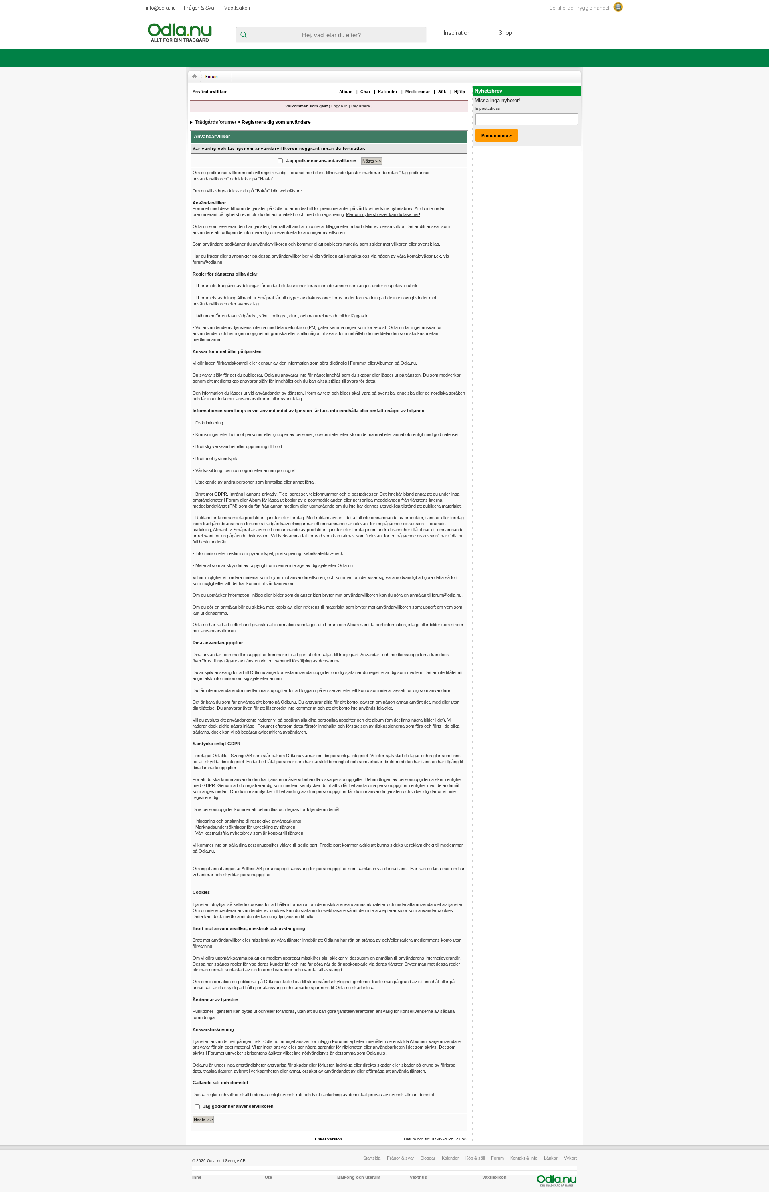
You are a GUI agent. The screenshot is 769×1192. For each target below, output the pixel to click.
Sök (442, 91)
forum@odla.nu (207, 262)
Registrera (360, 106)
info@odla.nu (161, 8)
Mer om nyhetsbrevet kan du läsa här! (383, 214)
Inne (196, 1177)
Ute (268, 1177)
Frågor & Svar (200, 8)
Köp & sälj (475, 1158)
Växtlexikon (237, 8)
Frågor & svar (400, 1158)
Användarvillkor (210, 91)
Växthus (418, 1177)
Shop (505, 33)
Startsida (371, 1158)
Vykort (570, 1158)
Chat (365, 91)
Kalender (387, 91)
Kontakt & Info (523, 1158)
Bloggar (428, 1158)
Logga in (339, 106)
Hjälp (459, 91)
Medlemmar (417, 91)
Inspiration (457, 33)
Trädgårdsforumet (215, 122)
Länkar (551, 1158)
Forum (497, 1158)
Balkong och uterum (358, 1177)
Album (346, 91)
